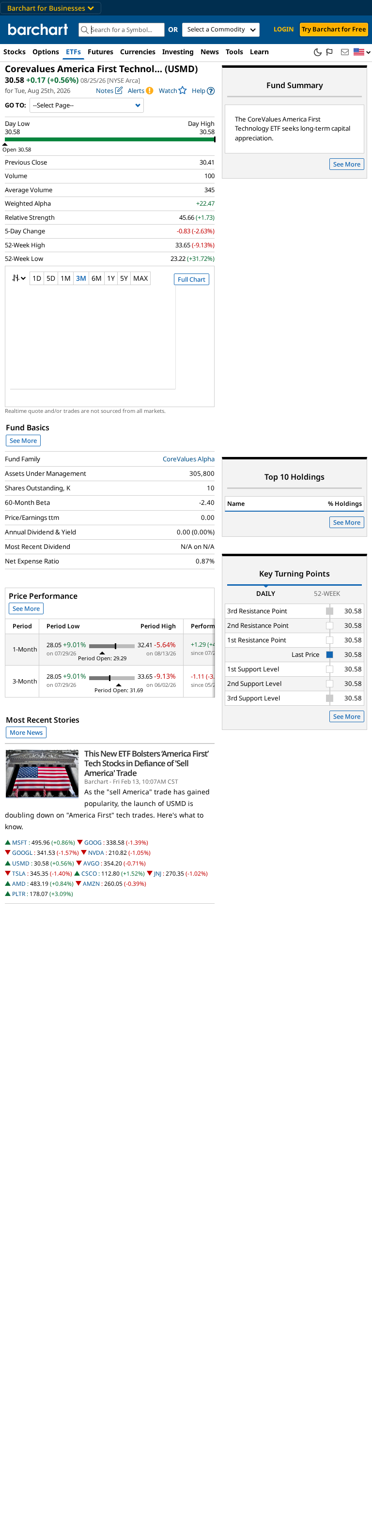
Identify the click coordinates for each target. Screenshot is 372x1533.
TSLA (19, 873)
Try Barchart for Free (334, 29)
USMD (21, 863)
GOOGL (22, 853)
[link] (203, 90)
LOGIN (284, 29)
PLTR (18, 894)
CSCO (89, 873)
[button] (362, 52)
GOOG (93, 842)
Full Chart (191, 279)
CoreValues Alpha (189, 459)
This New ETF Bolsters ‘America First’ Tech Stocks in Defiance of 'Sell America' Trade (146, 763)
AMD (19, 884)
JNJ (157, 873)
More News (26, 732)
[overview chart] (109, 344)
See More (23, 440)
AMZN (91, 884)
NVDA (96, 853)
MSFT (19, 842)
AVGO (91, 863)
